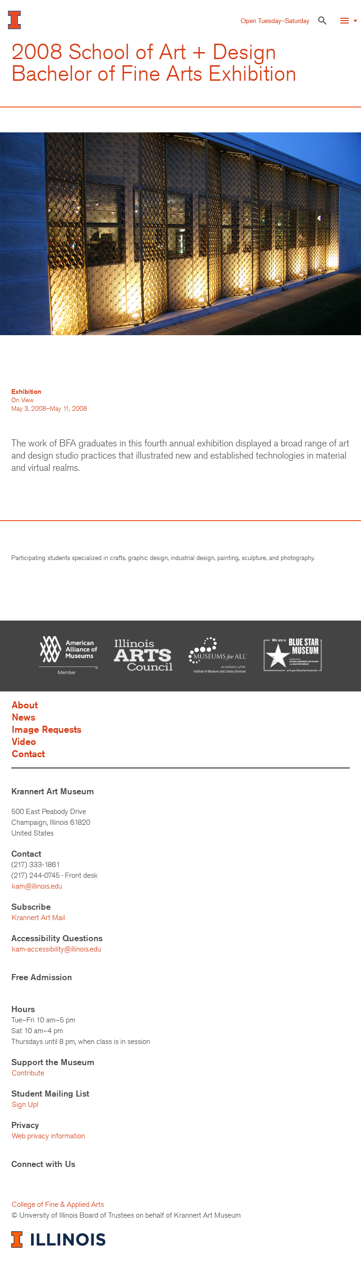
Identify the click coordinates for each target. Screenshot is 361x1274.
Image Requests (46, 729)
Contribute (28, 1072)
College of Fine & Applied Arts (58, 1204)
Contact (28, 754)
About (25, 705)
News (23, 717)
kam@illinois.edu (37, 886)
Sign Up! (25, 1104)
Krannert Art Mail (38, 917)
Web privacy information (48, 1135)
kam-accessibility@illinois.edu (56, 948)
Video (24, 741)
